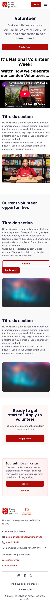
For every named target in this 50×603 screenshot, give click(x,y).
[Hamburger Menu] (44, 5)
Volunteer (25, 490)
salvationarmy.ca (11, 560)
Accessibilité (25, 589)
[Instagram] (19, 575)
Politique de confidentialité (25, 583)
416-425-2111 (12, 542)
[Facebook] (25, 575)
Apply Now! (25, 47)
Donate (36, 4)
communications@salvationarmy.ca (24, 536)
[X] (31, 575)
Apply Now (25, 438)
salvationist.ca (9, 565)
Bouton (26, 263)
